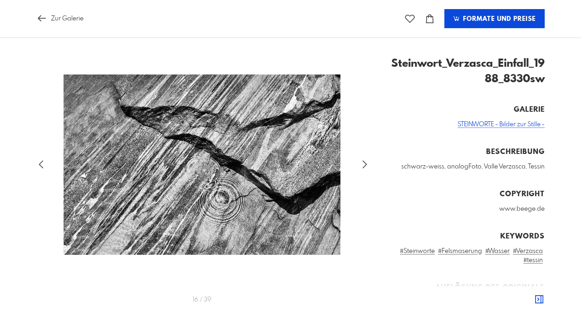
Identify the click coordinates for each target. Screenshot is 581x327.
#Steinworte (417, 251)
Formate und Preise (498, 19)
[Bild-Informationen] (539, 300)
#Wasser (497, 251)
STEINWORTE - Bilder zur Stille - (501, 124)
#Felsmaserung (460, 251)
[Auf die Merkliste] (409, 19)
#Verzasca (528, 251)
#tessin (533, 260)
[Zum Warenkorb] (429, 19)
